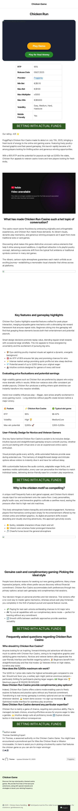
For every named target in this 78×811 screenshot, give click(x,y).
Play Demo (39, 46)
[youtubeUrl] (6, 750)
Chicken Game (38, 4)
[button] (3, 4)
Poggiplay (38, 78)
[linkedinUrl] (7, 750)
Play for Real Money (39, 54)
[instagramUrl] (3, 750)
